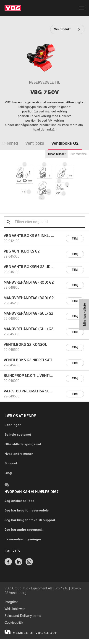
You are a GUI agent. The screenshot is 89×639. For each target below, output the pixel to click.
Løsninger (13, 425)
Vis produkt (62, 29)
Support (11, 463)
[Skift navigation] (81, 8)
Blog (8, 473)
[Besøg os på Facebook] (8, 564)
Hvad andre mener (19, 453)
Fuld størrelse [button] (78, 154)
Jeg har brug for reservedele (27, 510)
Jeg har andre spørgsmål (24, 529)
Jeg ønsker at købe (19, 501)
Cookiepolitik (14, 622)
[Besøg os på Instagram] (29, 564)
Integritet (11, 602)
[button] (24, 164)
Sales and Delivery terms (23, 616)
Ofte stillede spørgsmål (23, 444)
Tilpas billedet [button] (56, 154)
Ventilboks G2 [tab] (65, 143)
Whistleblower (15, 609)
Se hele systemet (18, 434)
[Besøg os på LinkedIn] (18, 564)
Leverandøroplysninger (23, 539)
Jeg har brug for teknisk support (30, 520)
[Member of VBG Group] (31, 632)
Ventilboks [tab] (34, 143)
